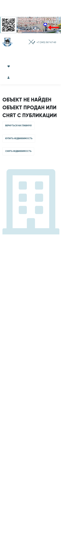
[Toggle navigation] (28, 42)
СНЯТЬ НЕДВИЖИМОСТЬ (18, 151)
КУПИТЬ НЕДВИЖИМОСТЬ (18, 138)
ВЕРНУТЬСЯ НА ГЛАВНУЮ (18, 125)
